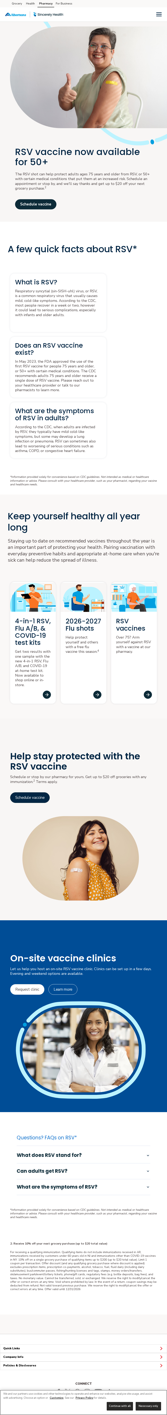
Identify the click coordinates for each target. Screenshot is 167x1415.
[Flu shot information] (97, 695)
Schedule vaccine (35, 204)
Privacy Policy (84, 1398)
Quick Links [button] (11, 1348)
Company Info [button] (13, 1357)
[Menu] (159, 14)
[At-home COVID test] (47, 695)
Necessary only (148, 1406)
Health (30, 3)
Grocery (17, 3)
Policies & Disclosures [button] (19, 1365)
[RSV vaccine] (148, 695)
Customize (57, 1398)
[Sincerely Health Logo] (48, 14)
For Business (64, 3)
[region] (83, 1402)
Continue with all (120, 1406)
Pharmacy (46, 3)
